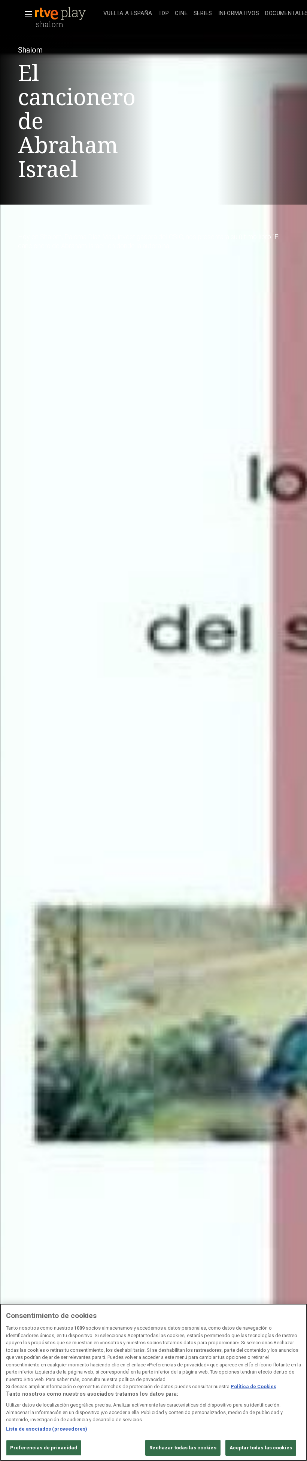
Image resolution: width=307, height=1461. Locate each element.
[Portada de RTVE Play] (61, 13)
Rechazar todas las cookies (182, 1447)
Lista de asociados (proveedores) (46, 1429)
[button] (26, 14)
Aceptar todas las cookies (261, 1447)
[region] (153, 1382)
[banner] (67, 13)
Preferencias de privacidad (43, 1447)
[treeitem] (127, 13)
